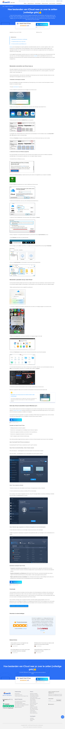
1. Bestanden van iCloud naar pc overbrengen (19, 39)
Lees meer (42, 630)
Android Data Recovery (34, 703)
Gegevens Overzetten (9, 6)
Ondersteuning (32, 710)
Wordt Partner (32, 719)
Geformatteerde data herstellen (35, 698)
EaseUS (9, 2)
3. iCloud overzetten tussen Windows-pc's (19, 43)
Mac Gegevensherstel (33, 708)
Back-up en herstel (33, 704)
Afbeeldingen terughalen (34, 694)
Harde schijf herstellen (33, 697)
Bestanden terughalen (33, 693)
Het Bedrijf (32, 718)
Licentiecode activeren (18, 694)
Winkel (25, 3)
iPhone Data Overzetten (34, 709)
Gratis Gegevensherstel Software (20, 701)
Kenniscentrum (17, 693)
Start (3, 6)
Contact (31, 720)
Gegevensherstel (31, 3)
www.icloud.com (16, 86)
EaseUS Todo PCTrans (17, 410)
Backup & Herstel (45, 3)
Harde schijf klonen (33, 711)
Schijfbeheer (32, 705)
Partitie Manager (38, 3)
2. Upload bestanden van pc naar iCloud (18, 41)
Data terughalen (32, 699)
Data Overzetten (52, 3)
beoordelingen (24, 628)
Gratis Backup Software (18, 702)
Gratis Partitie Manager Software (20, 703)
